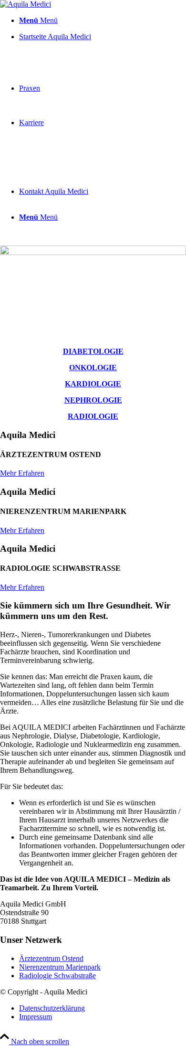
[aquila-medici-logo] (25, 4)
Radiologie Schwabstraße (57, 975)
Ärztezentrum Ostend (51, 958)
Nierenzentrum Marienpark (60, 967)
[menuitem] (102, 20)
